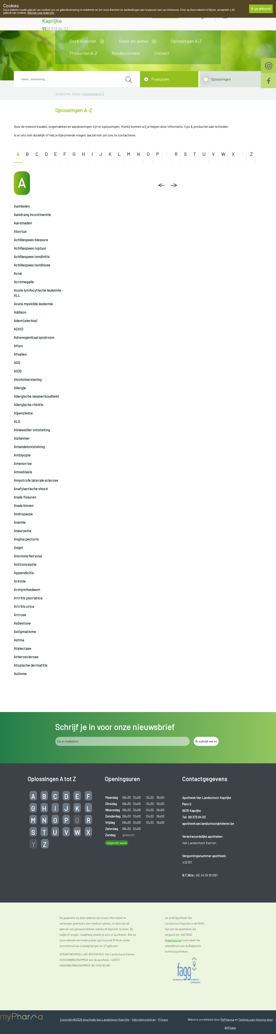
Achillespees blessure (31, 239)
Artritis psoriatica (28, 598)
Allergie (20, 388)
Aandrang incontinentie (32, 214)
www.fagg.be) (174, 940)
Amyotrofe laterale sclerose (36, 480)
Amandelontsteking (29, 446)
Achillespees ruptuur (30, 248)
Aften (18, 346)
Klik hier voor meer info (41, 12)
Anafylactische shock (31, 488)
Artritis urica (24, 606)
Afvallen (20, 354)
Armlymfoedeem (27, 589)
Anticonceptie (25, 564)
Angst (18, 547)
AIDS (18, 371)
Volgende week (116, 843)
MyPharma (227, 1019)
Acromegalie (24, 282)
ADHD (18, 329)
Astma (19, 640)
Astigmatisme (25, 631)
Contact (161, 53)
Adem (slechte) (25, 320)
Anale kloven (24, 505)
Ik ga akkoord (261, 9)
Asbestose (22, 623)
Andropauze (23, 514)
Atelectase (22, 648)
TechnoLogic (246, 1019)
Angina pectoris (26, 539)
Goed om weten (133, 41)
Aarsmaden (23, 223)
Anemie (20, 522)
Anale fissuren (25, 497)
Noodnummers (126, 53)
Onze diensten (82, 41)
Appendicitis (24, 572)
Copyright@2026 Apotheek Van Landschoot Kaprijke (94, 1019)
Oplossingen (221, 79)
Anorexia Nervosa (28, 556)
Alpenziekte (23, 413)
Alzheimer (22, 438)
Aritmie (20, 581)
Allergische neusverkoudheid (36, 396)
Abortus (20, 231)
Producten (160, 79)
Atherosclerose (26, 656)
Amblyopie (22, 455)
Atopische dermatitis (30, 665)
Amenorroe (23, 463)
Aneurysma (22, 530)
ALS (17, 421)
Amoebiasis (23, 472)
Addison (20, 312)
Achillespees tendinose (32, 265)
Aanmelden (240, 15)
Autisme (20, 673)
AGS (17, 362)
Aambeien (22, 206)
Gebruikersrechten (144, 1019)
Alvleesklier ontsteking (32, 430)
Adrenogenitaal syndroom (34, 337)
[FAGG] (190, 970)
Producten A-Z (83, 53)
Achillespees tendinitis (32, 256)
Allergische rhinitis (28, 404)
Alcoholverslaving (28, 379)
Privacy (163, 1019)
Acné (18, 273)
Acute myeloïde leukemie (33, 303)
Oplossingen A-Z (186, 41)
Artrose (20, 614)
